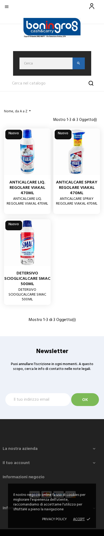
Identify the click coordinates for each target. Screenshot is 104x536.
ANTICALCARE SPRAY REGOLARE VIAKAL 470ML (76, 188)
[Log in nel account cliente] (92, 9)
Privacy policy (54, 519)
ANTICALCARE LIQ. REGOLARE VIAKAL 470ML (27, 188)
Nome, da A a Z (18, 111)
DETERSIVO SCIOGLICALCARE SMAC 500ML (27, 279)
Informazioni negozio (24, 477)
